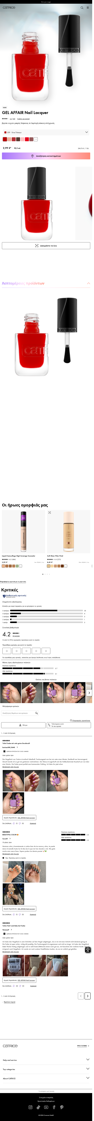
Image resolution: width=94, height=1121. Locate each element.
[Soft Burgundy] (31, 139)
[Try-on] (49, 512)
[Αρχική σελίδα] (9, 7)
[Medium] (55, 566)
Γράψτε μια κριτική (23, 118)
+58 (36, 139)
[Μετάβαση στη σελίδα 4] (49, 574)
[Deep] (62, 566)
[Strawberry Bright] (27, 139)
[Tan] (58, 566)
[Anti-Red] (17, 566)
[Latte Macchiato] (6, 566)
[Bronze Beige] (10, 566)
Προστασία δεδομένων (46, 1101)
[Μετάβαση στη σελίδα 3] (47, 574)
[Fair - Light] (52, 566)
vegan (4, 107)
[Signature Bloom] (14, 139)
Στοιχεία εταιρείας (46, 1097)
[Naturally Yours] (9, 139)
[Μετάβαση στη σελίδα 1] (42, 574)
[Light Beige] (3, 566)
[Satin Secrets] (22, 139)
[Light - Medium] (48, 566)
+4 (65, 566)
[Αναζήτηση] (82, 8)
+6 (20, 566)
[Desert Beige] (13, 566)
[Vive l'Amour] (5, 139)
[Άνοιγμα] (87, 7)
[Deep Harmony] (18, 139)
